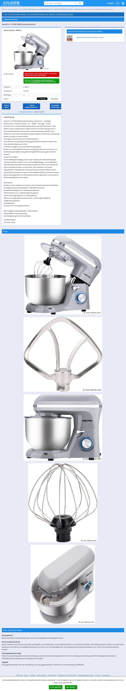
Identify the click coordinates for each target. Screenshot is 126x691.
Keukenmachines (79, 9)
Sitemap (19, 675)
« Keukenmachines (10, 19)
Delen (6, 99)
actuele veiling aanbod (43, 80)
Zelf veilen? (52, 675)
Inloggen (110, 3)
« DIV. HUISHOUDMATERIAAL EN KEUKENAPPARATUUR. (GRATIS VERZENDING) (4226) (38, 14)
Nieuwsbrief (41, 675)
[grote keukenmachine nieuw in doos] (69, 40)
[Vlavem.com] (11, 3)
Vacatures (106, 675)
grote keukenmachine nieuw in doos (90, 37)
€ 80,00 (26, 87)
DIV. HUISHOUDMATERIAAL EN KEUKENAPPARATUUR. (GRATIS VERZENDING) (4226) (45, 9)
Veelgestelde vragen (85, 675)
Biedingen (7, 95)
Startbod (7, 87)
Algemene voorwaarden (67, 675)
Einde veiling (8, 74)
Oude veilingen (13, 9)
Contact (98, 675)
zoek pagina (36, 82)
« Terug (31, 106)
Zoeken (33, 675)
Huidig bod (8, 91)
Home (4, 9)
